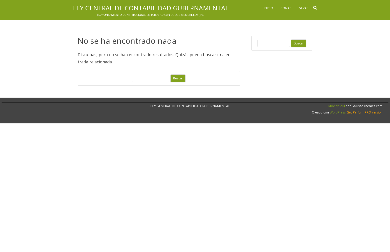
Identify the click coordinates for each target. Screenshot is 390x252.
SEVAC (304, 8)
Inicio (268, 8)
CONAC (286, 8)
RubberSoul (336, 106)
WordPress (337, 112)
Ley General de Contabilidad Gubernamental (151, 8)
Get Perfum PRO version (365, 112)
